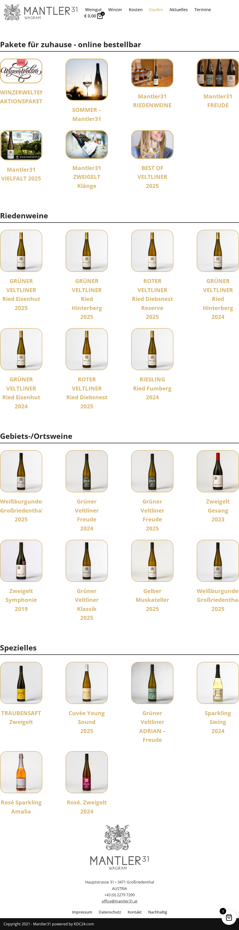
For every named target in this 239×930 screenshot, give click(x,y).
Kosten (136, 9)
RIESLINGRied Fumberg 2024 (152, 388)
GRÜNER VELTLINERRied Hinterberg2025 (87, 298)
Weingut (93, 9)
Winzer (115, 9)
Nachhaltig (157, 912)
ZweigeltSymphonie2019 (21, 600)
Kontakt (135, 912)
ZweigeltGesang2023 (218, 510)
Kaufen (156, 9)
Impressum (82, 912)
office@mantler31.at (119, 901)
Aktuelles (178, 9)
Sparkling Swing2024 (218, 722)
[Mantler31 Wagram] (40, 13)
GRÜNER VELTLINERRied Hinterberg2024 (218, 298)
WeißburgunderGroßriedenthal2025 (22, 510)
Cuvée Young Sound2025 (87, 722)
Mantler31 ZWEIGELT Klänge (86, 177)
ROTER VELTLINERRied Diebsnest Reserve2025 (152, 298)
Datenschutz (110, 912)
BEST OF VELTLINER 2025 (152, 177)
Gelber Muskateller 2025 (152, 600)
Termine (202, 9)
